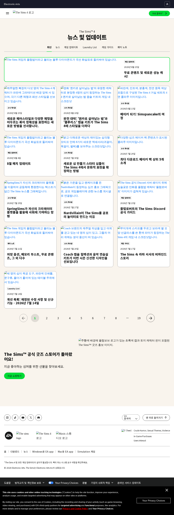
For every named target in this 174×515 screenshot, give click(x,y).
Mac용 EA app (65, 451)
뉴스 (26, 451)
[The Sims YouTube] (23, 417)
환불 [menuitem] (84, 483)
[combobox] (131, 417)
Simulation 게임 (86, 451)
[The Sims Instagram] (7, 417)
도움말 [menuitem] (7, 483)
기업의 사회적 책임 (100, 483)
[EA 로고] (9, 435)
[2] (150, 318)
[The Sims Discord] (38, 417)
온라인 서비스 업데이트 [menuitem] (129, 483)
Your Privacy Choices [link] (66, 483)
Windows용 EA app (43, 451)
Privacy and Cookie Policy (75, 509)
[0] (23, 318)
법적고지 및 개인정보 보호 (28, 483)
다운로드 (15, 451)
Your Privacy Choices (153, 500)
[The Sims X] (31, 417)
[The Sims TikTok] (15, 417)
